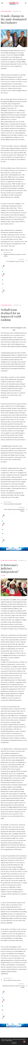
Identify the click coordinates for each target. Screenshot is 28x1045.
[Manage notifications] (24, 1041)
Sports (10, 305)
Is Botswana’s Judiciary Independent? (10, 568)
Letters (10, 560)
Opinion (15, 560)
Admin (3, 575)
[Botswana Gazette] (14, 3)
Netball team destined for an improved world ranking (11, 315)
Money (9, 11)
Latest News (4, 11)
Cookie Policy (8, 1040)
